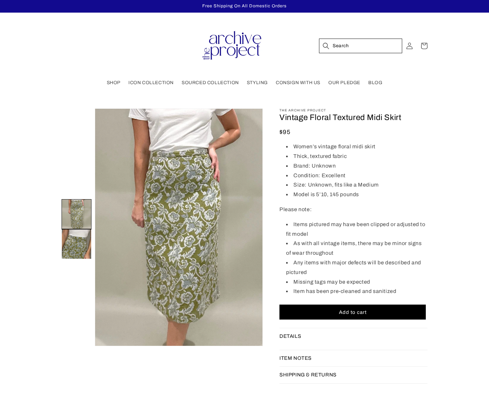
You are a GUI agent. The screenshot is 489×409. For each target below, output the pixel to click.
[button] (113, 83)
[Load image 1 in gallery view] (76, 214)
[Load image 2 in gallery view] (76, 244)
